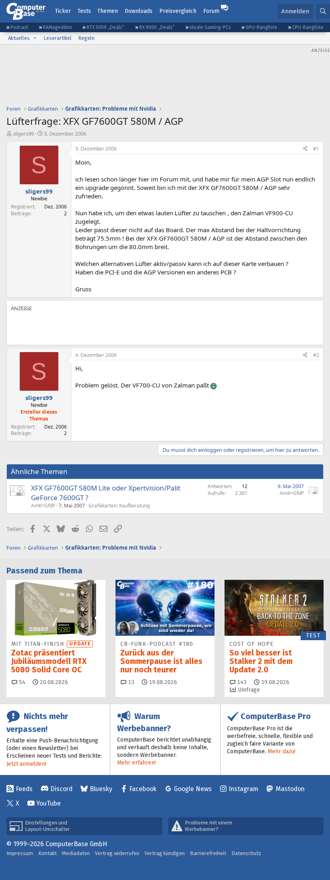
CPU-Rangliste (308, 27)
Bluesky (101, 789)
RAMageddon (57, 27)
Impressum (19, 853)
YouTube (48, 803)
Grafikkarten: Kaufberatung (119, 505)
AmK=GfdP (43, 505)
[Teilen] (305, 149)
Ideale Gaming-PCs (210, 27)
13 (130, 682)
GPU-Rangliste (261, 27)
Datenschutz (246, 853)
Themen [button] (107, 11)
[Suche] (323, 11)
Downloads (139, 11)
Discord (61, 789)
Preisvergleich (177, 11)
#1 (316, 148)
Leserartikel (57, 38)
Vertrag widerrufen (117, 853)
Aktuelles (19, 38)
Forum (211, 11)
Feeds (24, 789)
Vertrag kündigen (164, 853)
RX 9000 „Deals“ (157, 27)
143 (241, 682)
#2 (316, 355)
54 (21, 682)
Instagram (243, 789)
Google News (193, 789)
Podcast (19, 27)
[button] (35, 38)
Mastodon (290, 789)
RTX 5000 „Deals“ (105, 27)
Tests (84, 11)
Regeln (86, 38)
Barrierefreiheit (208, 853)
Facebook (143, 789)
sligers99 (23, 133)
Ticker (63, 11)
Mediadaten (76, 853)
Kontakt (47, 853)
